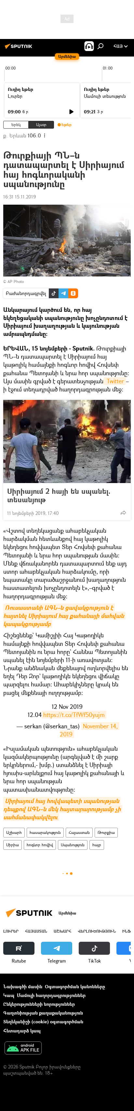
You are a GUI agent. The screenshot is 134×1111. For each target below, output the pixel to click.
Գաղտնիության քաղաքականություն (43, 1013)
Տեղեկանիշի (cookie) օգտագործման (43, 1021)
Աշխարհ (14, 832)
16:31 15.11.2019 (19, 197)
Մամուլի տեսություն (105, 96)
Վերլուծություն (97, 931)
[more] (123, 512)
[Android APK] (23, 1048)
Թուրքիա (106, 832)
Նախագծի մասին (22, 986)
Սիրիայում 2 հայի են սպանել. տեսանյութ (59, 495)
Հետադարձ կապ (22, 1031)
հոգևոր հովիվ (40, 845)
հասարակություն (45, 832)
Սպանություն (73, 845)
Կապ (8, 995)
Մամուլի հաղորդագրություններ (51, 995)
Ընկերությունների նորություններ (39, 1004)
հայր (96, 845)
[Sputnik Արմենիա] (19, 48)
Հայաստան (79, 832)
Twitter (114, 381)
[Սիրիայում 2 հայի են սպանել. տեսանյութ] (67, 441)
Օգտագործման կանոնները (75, 986)
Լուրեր (15, 96)
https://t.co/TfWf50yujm (74, 715)
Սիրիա (12, 845)
